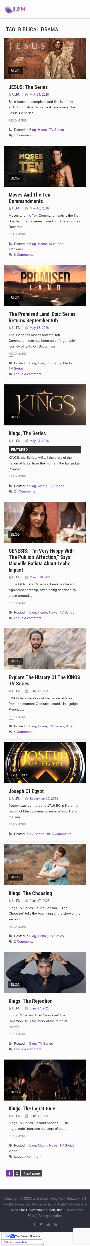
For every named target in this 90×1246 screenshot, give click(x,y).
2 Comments (23, 941)
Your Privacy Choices (27, 1236)
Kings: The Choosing (30, 893)
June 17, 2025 (39, 691)
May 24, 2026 (39, 94)
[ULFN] (15, 9)
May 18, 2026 (39, 208)
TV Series (56, 130)
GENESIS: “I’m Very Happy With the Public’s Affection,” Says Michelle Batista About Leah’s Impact (41, 560)
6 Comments (23, 254)
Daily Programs (49, 363)
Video (70, 726)
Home (42, 130)
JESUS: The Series (28, 87)
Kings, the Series (27, 433)
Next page (32, 1173)
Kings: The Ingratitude (32, 1109)
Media (67, 363)
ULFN (16, 94)
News (53, 612)
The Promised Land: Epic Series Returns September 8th (42, 317)
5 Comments (61, 834)
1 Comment (23, 135)
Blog (15, 71)
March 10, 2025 (40, 577)
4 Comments (23, 732)
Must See (56, 244)
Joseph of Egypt (26, 791)
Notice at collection (15, 1242)
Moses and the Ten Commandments (29, 198)
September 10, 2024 (44, 798)
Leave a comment (27, 374)
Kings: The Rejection (31, 1001)
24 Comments (24, 491)
